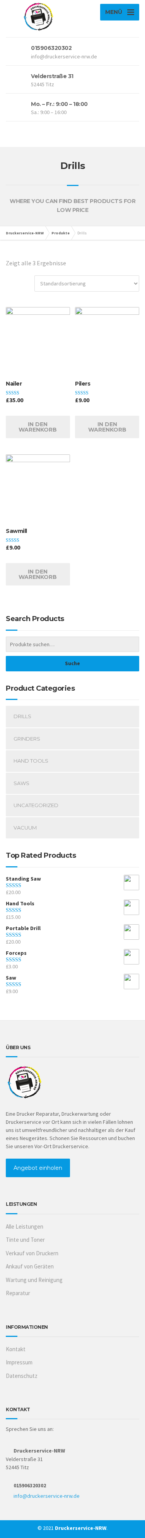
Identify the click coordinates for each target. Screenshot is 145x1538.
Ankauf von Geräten (30, 1266)
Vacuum (25, 827)
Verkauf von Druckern (32, 1253)
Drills (22, 716)
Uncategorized (36, 805)
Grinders (27, 739)
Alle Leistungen (24, 1226)
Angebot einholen (38, 1167)
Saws (21, 783)
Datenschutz (22, 1375)
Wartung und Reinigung (34, 1280)
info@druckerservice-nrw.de (47, 1495)
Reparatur (18, 1293)
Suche (72, 663)
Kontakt (16, 1349)
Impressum (19, 1362)
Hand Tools (31, 761)
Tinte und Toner (25, 1239)
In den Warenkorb (38, 427)
